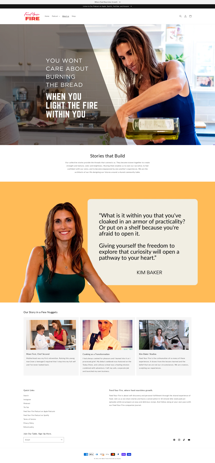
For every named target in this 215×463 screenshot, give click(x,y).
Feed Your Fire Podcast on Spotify (36, 415)
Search (26, 396)
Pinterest (27, 403)
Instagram (27, 399)
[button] (56, 16)
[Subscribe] (61, 439)
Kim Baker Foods (104, 458)
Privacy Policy (29, 423)
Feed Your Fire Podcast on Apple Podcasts (39, 411)
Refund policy (29, 427)
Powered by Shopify (115, 458)
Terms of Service (30, 419)
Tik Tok (26, 407)
